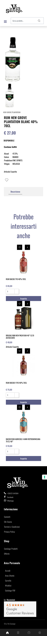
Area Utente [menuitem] (9, 575)
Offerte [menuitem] (7, 553)
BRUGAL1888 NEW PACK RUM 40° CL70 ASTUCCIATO (20, 336)
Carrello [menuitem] (8, 580)
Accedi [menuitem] (7, 570)
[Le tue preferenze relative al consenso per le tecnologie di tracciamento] (44, 477)
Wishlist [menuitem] (8, 585)
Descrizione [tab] (15, 191)
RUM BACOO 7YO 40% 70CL (16, 279)
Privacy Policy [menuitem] (9, 531)
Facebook (10, 497)
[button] (39, 20)
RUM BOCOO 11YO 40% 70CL (16, 382)
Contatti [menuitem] (7, 516)
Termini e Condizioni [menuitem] (12, 526)
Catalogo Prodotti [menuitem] (11, 548)
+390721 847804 (12, 493)
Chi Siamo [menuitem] (8, 521)
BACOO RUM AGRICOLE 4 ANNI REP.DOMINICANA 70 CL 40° (23, 440)
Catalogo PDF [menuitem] (10, 590)
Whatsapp (10, 500)
